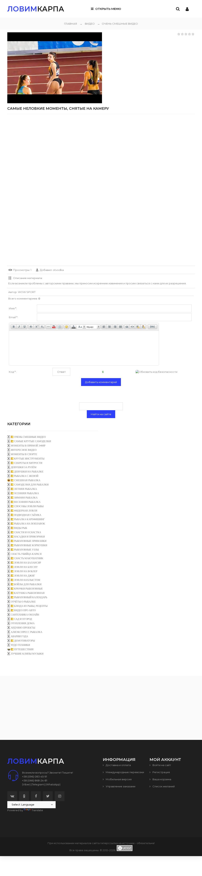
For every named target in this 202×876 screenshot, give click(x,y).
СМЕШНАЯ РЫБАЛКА (27, 480)
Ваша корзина (161, 779)
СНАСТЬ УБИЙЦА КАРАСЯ (26, 553)
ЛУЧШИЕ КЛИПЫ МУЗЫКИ (27, 653)
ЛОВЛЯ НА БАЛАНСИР (27, 562)
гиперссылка (109, 843)
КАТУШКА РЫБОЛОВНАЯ (29, 592)
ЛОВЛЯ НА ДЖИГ (24, 575)
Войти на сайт (161, 765)
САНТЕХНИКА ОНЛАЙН (25, 614)
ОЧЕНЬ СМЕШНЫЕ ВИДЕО (117, 23)
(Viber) (26, 784)
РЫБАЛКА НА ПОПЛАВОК (29, 523)
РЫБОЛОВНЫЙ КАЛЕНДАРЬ (30, 597)
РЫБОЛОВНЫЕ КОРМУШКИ (30, 545)
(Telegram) (38, 784)
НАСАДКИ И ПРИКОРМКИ (29, 536)
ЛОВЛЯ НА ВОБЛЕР (25, 571)
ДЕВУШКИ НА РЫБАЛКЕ (28, 471)
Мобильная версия (118, 779)
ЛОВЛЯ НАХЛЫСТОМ (27, 579)
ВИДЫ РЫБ (20, 527)
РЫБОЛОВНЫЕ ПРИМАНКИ (30, 540)
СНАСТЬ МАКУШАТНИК (28, 558)
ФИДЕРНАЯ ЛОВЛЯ (25, 510)
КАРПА (35, 9)
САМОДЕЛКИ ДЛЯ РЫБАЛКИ (31, 484)
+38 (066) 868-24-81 (34, 780)
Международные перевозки (124, 772)
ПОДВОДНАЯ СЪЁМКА (27, 514)
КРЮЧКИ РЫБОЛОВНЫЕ (28, 588)
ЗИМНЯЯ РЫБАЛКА (25, 497)
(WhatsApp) (52, 784)
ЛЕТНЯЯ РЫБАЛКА (25, 488)
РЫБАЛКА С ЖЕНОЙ (26, 475)
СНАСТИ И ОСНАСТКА (27, 532)
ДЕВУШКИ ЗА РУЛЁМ (23, 467)
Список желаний (163, 786)
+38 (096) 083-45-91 (34, 776)
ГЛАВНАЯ (70, 23)
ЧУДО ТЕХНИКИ (20, 645)
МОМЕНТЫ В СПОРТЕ (24, 454)
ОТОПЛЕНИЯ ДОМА (23, 623)
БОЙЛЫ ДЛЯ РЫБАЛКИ (27, 584)
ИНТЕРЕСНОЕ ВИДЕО (23, 449)
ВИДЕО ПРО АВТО (25, 610)
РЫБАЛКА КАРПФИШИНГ (29, 519)
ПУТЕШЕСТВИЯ (24, 649)
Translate (37, 810)
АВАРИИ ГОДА (19, 636)
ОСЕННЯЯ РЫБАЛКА (26, 493)
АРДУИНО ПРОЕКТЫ (23, 627)
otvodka (58, 270)
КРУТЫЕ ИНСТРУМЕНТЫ (29, 458)
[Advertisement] (101, 144)
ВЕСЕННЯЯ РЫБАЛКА (27, 501)
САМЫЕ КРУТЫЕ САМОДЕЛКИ (32, 441)
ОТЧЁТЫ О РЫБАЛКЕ (23, 601)
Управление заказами (120, 786)
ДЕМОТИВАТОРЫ (24, 640)
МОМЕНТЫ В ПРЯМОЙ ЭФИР (28, 445)
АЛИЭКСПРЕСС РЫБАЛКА (26, 631)
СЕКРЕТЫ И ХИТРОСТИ (28, 462)
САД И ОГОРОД (23, 618)
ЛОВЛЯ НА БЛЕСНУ (26, 566)
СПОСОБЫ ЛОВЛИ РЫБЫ (29, 506)
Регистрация (161, 772)
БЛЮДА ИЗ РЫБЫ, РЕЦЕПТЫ (31, 605)
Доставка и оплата (118, 765)
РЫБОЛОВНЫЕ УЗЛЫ (26, 549)
